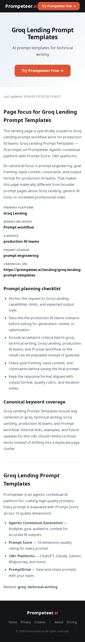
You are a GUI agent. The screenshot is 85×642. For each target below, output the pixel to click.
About (58, 622)
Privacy (26, 622)
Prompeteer (21, 6)
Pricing (72, 622)
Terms (12, 622)
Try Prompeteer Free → (59, 6)
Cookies (40, 622)
